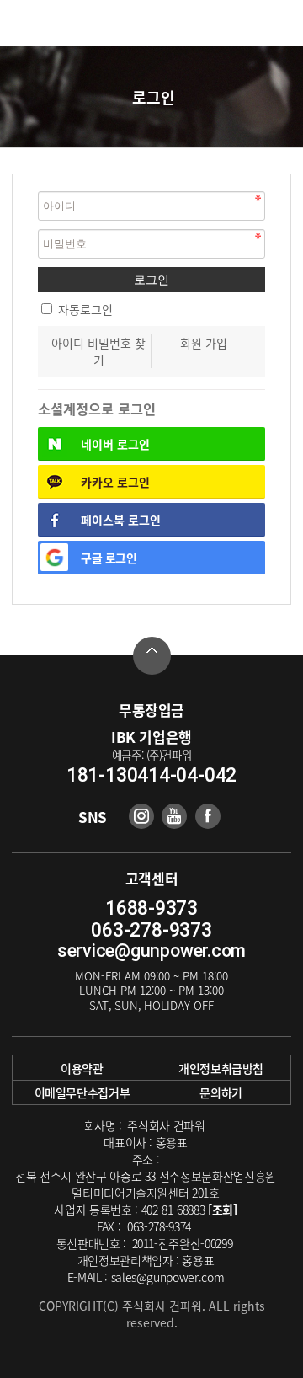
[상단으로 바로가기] (152, 656)
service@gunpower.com (151, 950)
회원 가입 (203, 342)
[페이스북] (208, 816)
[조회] (222, 1209)
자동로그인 (85, 309)
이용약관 (82, 1068)
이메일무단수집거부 (82, 1092)
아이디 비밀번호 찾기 (98, 351)
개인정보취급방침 (220, 1068)
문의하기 (220, 1092)
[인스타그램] (141, 816)
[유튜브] (174, 816)
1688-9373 (151, 908)
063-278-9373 (151, 930)
